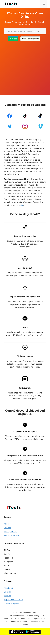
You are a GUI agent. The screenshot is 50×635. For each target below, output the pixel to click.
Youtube (7, 595)
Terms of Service (11, 535)
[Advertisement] (25, 66)
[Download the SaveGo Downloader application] (17, 633)
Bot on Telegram (11, 603)
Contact (7, 527)
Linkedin (8, 592)
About (6, 524)
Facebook (8, 588)
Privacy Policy (10, 531)
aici (21, 205)
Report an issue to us (13, 599)
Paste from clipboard (30, 39)
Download (13, 39)
